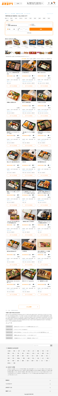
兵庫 (8, 358)
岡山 (33, 358)
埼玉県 (26, 18)
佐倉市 (36, 318)
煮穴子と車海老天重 (26, 102)
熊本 (37, 360)
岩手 (19, 351)
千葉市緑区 (21, 317)
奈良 (13, 358)
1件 (19, 224)
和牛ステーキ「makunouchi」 (28, 281)
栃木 (48, 351)
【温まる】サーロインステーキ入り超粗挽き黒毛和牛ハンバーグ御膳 (44, 223)
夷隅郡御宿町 (21, 318)
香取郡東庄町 (39, 319)
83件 (50, 105)
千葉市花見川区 (40, 314)
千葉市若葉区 (48, 319)
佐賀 (28, 360)
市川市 (48, 314)
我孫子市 (7, 314)
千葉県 (30, 18)
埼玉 (13, 353)
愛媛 (13, 360)
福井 (13, 355)
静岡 (18, 355)
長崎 (32, 360)
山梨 (38, 353)
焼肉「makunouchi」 (42, 72)
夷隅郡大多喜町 (27, 318)
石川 (8, 355)
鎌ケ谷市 (24, 316)
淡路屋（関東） (9, 230)
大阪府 (16, 18)
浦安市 (43, 319)
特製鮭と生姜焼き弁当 (11, 102)
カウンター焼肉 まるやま (11, 289)
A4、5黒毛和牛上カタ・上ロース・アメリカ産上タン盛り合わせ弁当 (28, 193)
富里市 (35, 319)
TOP (6, 310)
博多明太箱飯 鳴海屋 (41, 200)
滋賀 (37, 355)
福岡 (23, 360)
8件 (19, 254)
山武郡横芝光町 (15, 321)
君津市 (38, 316)
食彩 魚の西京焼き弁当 (11, 251)
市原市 (45, 314)
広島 (38, 358)
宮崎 (47, 360)
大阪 (47, 355)
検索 (41, 29)
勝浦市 (35, 316)
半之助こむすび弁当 (42, 102)
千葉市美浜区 (26, 317)
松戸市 (17, 317)
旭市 (10, 314)
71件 (34, 165)
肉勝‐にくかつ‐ (9, 81)
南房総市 (31, 317)
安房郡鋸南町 (13, 317)
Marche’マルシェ (9, 200)
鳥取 (24, 358)
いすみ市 (20, 316)
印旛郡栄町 (33, 318)
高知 (18, 360)
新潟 (33, 353)
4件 (50, 254)
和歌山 (18, 358)
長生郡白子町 (49, 318)
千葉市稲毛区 (12, 316)
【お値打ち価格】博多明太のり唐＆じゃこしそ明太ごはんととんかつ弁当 (44, 193)
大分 (42, 360)
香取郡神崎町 (46, 316)
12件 (50, 135)
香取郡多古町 (24, 319)
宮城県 (12, 20)
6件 (50, 75)
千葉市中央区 (28, 314)
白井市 (7, 319)
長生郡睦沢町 (39, 317)
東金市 (32, 319)
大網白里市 (16, 318)
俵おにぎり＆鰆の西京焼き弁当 (13, 161)
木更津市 (41, 316)
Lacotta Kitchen (40, 81)
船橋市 (32, 314)
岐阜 (28, 355)
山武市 (39, 318)
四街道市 (20, 321)
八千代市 (9, 321)
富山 (48, 353)
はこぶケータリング (50, 13)
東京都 (11, 18)
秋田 (28, 351)
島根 (28, 358)
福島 (38, 351)
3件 (19, 165)
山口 (43, 358)
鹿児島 (9, 363)
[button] (6, 43)
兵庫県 (40, 18)
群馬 (8, 353)
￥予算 (19, 29)
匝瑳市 (20, 319)
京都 (42, 355)
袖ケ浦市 (17, 319)
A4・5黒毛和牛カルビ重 (42, 281)
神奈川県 (20, 18)
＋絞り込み (29, 33)
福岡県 (44, 18)
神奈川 (28, 353)
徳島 (48, 358)
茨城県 (49, 18)
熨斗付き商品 (13, 13)
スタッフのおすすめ (27, 13)
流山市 (49, 317)
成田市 (9, 318)
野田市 (12, 318)
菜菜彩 (39, 170)
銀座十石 (23, 230)
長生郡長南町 (14, 314)
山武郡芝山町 (44, 318)
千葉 (18, 353)
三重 (32, 355)
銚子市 (24, 314)
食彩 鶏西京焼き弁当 (42, 161)
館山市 (29, 319)
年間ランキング (7, 13)
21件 (50, 284)
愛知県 (7, 20)
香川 (8, 360)
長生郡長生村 (20, 314)
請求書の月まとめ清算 (19, 13)
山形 (33, 351)
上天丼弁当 (24, 251)
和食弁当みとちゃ (9, 111)
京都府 (35, 18)
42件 (34, 254)
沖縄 (14, 363)
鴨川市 (27, 316)
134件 (34, 75)
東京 (23, 353)
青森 (14, 351)
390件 (19, 75)
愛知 (23, 355)
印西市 (16, 316)
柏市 (30, 316)
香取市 (32, 316)
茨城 (43, 351)
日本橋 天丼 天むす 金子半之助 (27, 81)
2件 (19, 135)
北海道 (9, 351)
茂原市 (34, 317)
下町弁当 (8, 170)
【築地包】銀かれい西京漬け (28, 221)
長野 (43, 353)
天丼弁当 (24, 161)
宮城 (24, 351)
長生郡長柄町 (44, 317)
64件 (34, 105)
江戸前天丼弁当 (25, 72)
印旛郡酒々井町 (12, 319)
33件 (50, 224)
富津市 (35, 314)
